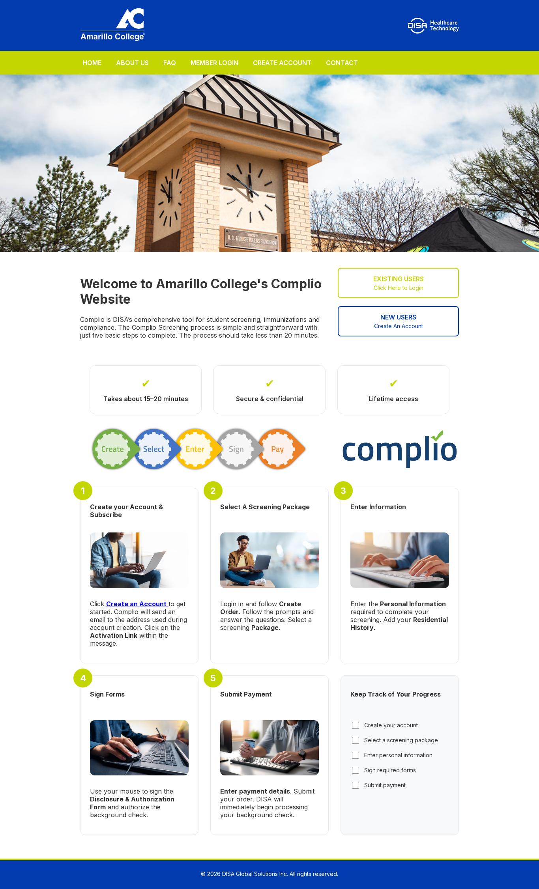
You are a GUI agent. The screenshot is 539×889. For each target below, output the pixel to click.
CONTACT (342, 63)
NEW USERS (398, 321)
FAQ (169, 63)
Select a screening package (401, 740)
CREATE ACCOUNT (282, 63)
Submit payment (385, 785)
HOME (91, 63)
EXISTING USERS (398, 283)
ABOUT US (132, 63)
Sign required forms (390, 770)
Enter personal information (398, 755)
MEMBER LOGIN (214, 63)
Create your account (391, 725)
